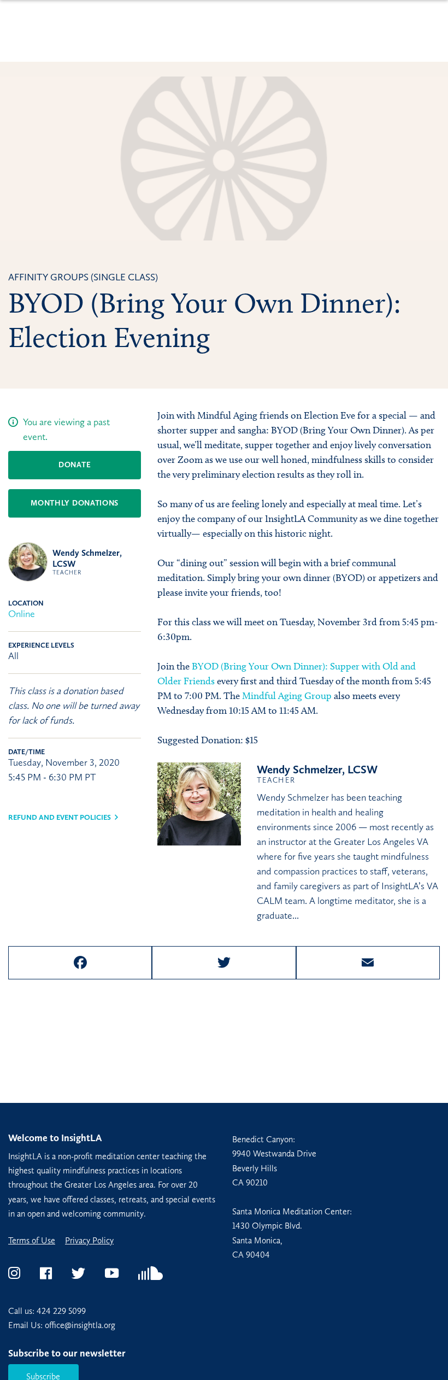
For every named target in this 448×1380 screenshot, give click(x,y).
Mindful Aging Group (287, 696)
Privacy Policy (89, 1240)
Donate (74, 464)
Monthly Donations (75, 503)
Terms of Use (31, 1240)
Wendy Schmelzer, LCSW (317, 773)
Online (21, 614)
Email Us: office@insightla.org (61, 1325)
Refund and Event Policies (59, 817)
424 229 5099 (61, 1311)
